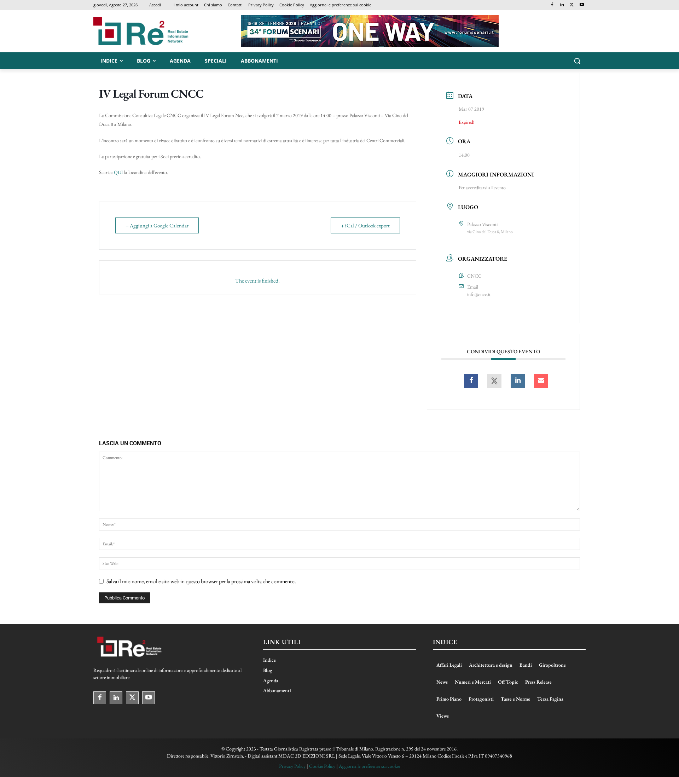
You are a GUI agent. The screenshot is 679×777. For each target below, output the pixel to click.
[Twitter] (572, 5)
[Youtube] (582, 5)
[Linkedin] (562, 5)
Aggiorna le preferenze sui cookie (369, 766)
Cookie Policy (322, 766)
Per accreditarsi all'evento (482, 187)
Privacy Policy (292, 766)
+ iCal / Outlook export (365, 225)
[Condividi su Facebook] (471, 381)
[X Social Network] (494, 381)
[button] (577, 60)
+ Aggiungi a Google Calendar (157, 225)
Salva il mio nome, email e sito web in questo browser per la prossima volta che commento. (201, 581)
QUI (118, 172)
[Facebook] (552, 5)
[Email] (541, 381)
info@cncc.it (479, 294)
